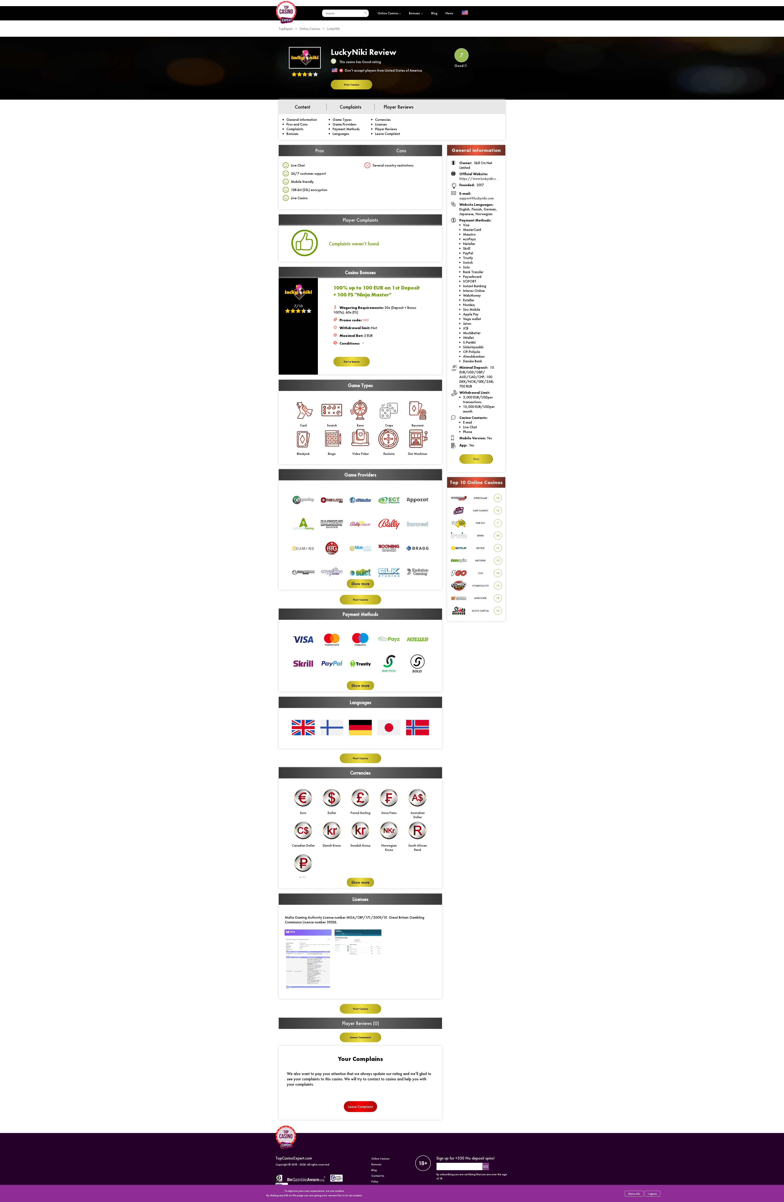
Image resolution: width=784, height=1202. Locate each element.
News (449, 13)
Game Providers (344, 124)
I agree (652, 1193)
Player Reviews (386, 129)
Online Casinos (388, 13)
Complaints (294, 129)
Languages (341, 133)
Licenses (381, 124)
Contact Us (377, 1176)
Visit (476, 459)
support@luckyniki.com (476, 198)
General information (301, 119)
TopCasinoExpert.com (294, 1158)
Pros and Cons (296, 124)
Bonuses (415, 13)
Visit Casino (351, 84)
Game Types (342, 119)
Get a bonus (352, 361)
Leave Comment (360, 1037)
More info (634, 1193)
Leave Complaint (387, 133)
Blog (434, 13)
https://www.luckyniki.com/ (481, 178)
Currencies (383, 119)
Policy (374, 1181)
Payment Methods (346, 129)
